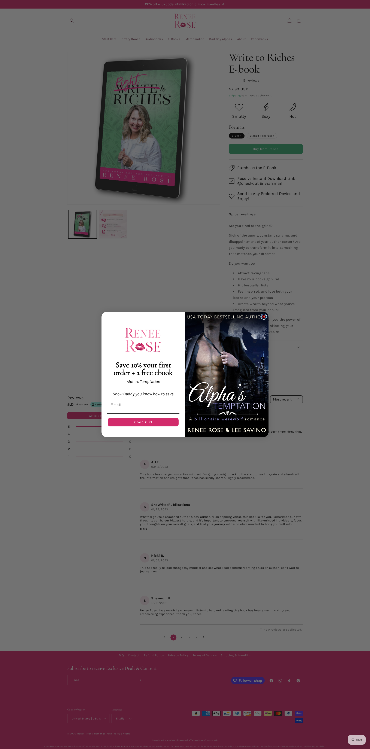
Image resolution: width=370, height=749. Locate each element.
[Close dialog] (263, 316)
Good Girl (143, 422)
